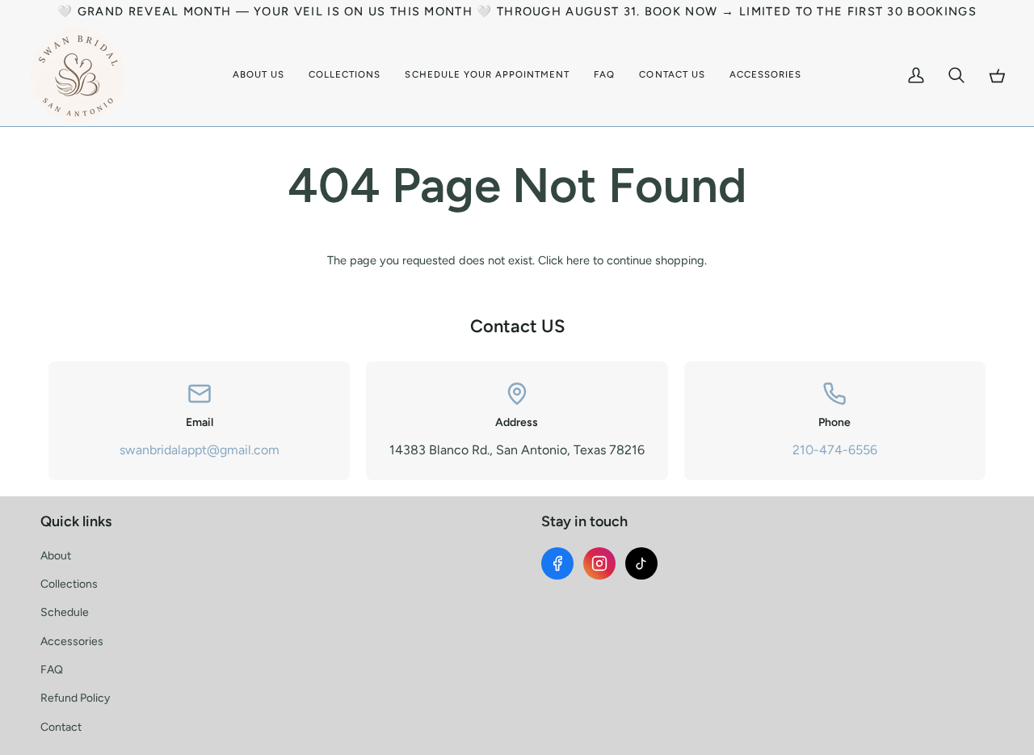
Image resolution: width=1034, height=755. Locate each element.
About (55, 556)
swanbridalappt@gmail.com (200, 450)
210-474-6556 (834, 450)
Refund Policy (75, 698)
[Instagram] (599, 563)
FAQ (51, 670)
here (578, 260)
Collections (69, 584)
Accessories (71, 641)
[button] (344, 75)
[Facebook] (557, 563)
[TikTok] (641, 563)
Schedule (64, 612)
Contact (61, 727)
